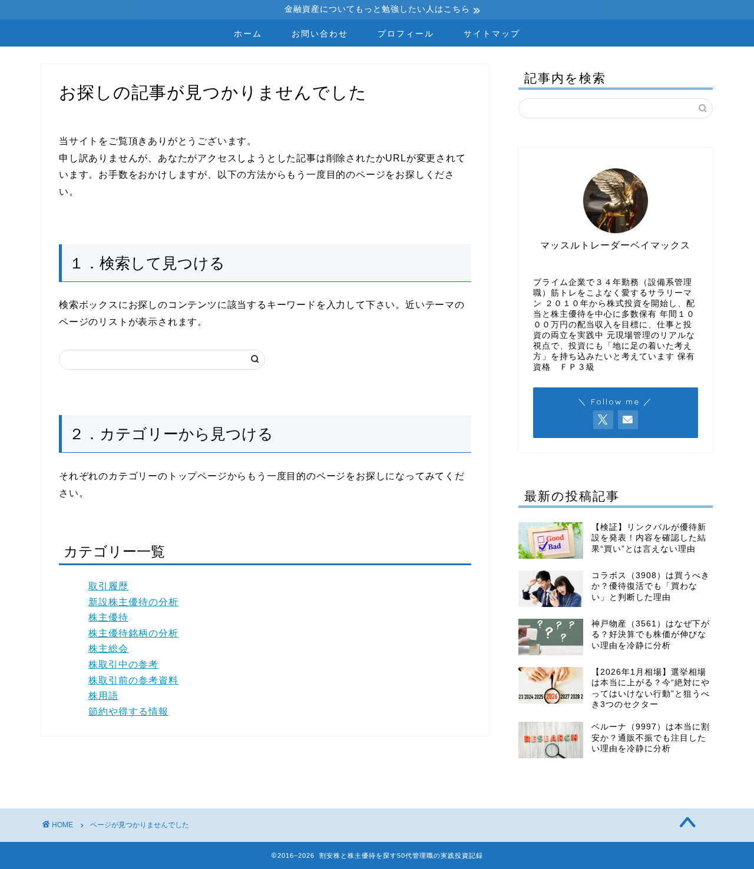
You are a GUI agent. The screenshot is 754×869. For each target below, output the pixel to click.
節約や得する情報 (128, 712)
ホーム (248, 33)
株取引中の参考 (123, 664)
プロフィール (406, 33)
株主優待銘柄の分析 (133, 633)
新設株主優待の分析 (133, 602)
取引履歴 (108, 586)
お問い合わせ (320, 33)
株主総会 (108, 649)
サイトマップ (492, 33)
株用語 (103, 696)
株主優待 (108, 617)
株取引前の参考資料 (133, 680)
